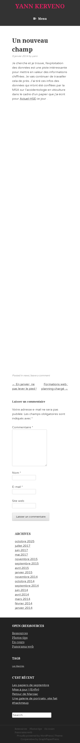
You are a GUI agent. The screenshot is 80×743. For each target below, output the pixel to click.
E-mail (17, 487)
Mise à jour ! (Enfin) (25, 689)
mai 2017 (21, 555)
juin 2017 (21, 550)
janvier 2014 (23, 608)
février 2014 (23, 603)
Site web (18, 501)
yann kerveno (40, 6)
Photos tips (20, 637)
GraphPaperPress (49, 739)
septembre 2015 (27, 563)
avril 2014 (22, 594)
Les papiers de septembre (30, 685)
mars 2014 (22, 599)
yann (35, 56)
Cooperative (28, 739)
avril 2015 (22, 568)
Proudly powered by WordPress (35, 735)
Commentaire (22, 427)
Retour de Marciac (25, 694)
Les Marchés (18, 666)
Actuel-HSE (28, 99)
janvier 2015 (23, 572)
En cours (18, 642)
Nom (16, 473)
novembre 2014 (26, 577)
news (26, 375)
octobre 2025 (24, 541)
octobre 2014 (24, 581)
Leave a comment (40, 375)
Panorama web (23, 646)
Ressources (20, 633)
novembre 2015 (26, 559)
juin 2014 (21, 590)
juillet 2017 (22, 546)
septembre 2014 (27, 586)
